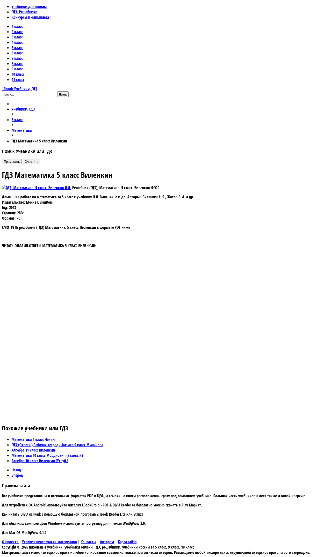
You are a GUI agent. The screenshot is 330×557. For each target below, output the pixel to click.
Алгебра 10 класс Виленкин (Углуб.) (40, 460)
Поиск (63, 94)
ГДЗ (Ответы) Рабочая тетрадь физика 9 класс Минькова (57, 444)
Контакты (88, 541)
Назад (16, 470)
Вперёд (17, 475)
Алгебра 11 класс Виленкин (33, 450)
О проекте (10, 541)
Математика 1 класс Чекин (33, 439)
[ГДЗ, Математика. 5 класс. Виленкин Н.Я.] (36, 187)
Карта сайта (127, 541)
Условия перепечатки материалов (49, 541)
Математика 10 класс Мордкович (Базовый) (47, 455)
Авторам (107, 541)
